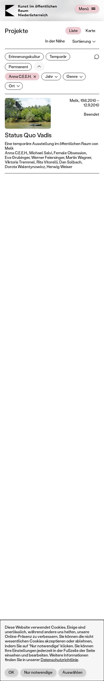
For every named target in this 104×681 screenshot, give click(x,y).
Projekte (16, 31)
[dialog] (52, 650)
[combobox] (22, 76)
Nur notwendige (38, 672)
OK (11, 672)
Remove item (36, 76)
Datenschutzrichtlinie (59, 659)
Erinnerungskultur (24, 56)
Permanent (18, 66)
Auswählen (72, 672)
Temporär (58, 56)
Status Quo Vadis (28, 135)
